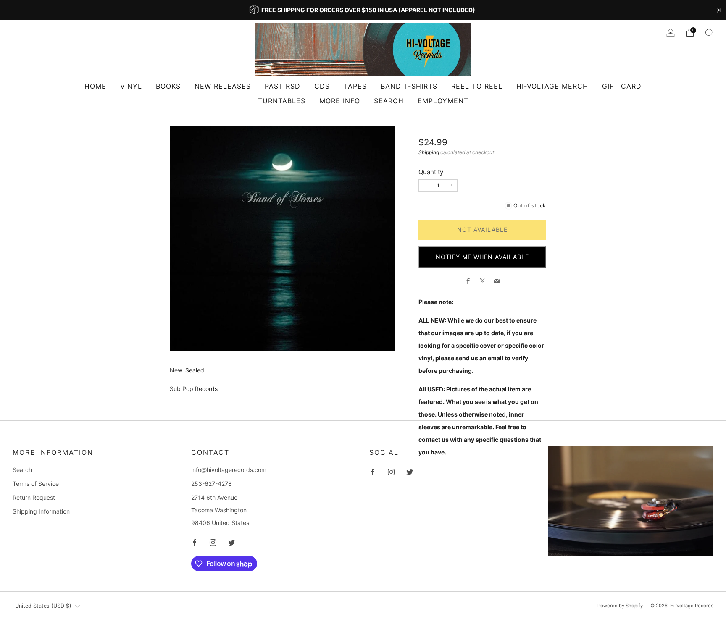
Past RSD (282, 86)
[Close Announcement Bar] (719, 10)
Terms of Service (36, 483)
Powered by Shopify (620, 606)
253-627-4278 (211, 483)
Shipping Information (41, 511)
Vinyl (131, 86)
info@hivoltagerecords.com (228, 469)
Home (95, 86)
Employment (443, 101)
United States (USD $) (43, 606)
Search (389, 101)
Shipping (428, 152)
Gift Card (622, 86)
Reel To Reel (476, 86)
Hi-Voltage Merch (552, 86)
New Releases (223, 86)
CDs (322, 86)
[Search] (709, 33)
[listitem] (363, 10)
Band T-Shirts (409, 86)
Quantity (430, 172)
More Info (339, 101)
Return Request (34, 497)
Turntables (281, 101)
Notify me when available (482, 256)
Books (168, 86)
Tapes (355, 86)
